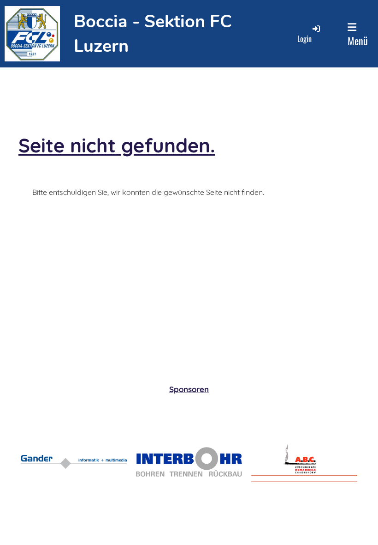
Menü (358, 40)
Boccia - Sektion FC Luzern (153, 34)
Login (304, 38)
